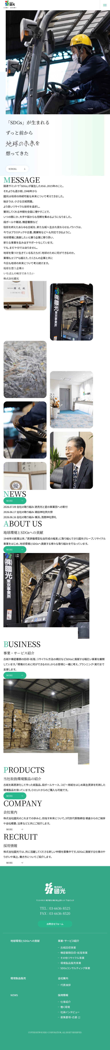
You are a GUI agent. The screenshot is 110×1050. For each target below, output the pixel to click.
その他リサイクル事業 (72, 958)
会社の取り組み (25, 507)
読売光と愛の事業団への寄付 (51, 507)
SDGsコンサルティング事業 (75, 968)
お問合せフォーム (55, 924)
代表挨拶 (65, 985)
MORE (9, 500)
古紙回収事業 (68, 947)
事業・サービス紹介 (68, 941)
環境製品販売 (18, 978)
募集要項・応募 (68, 1017)
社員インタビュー (70, 1012)
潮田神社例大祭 (44, 512)
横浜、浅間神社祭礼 (46, 517)
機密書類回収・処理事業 (74, 952)
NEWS (14, 995)
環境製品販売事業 (70, 963)
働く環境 (65, 1007)
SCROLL (13, 168)
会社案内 (63, 978)
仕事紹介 (65, 1002)
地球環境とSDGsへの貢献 (25, 941)
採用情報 (63, 995)
